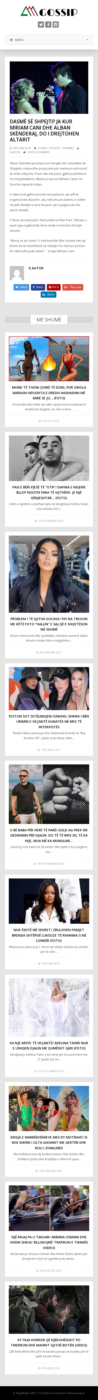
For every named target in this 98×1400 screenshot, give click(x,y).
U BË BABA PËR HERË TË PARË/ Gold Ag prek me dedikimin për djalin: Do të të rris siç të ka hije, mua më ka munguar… (49, 835)
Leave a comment (39, 152)
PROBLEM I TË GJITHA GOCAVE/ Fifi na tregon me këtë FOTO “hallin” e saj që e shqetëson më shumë (49, 624)
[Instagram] (56, 24)
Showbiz (68, 148)
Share (39, 287)
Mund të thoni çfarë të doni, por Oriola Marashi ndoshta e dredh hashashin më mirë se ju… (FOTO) (49, 392)
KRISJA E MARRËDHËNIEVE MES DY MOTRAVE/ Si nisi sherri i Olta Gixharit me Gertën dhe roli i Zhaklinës (48, 1142)
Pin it (55, 287)
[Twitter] (41, 24)
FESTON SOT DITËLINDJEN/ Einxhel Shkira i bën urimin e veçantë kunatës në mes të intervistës (49, 721)
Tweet (23, 287)
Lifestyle (54, 148)
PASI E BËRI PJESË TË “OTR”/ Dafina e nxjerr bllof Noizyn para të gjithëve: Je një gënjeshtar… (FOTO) (48, 492)
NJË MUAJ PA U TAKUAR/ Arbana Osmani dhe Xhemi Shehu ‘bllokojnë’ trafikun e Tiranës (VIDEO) (49, 1242)
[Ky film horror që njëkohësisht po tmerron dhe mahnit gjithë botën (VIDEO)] (49, 1309)
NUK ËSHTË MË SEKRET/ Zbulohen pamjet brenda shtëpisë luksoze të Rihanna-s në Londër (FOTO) (49, 935)
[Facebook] (48, 24)
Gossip (42, 148)
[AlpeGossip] (49, 11)
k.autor (15, 152)
